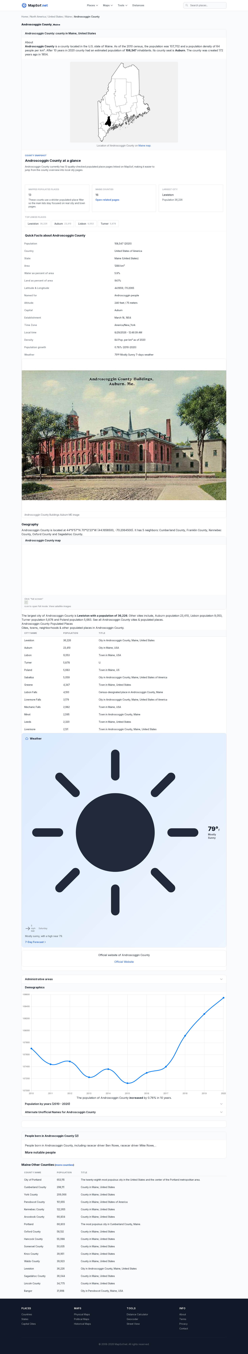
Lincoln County (32, 1283)
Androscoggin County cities (119, 619)
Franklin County (197, 530)
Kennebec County (34, 1209)
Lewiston (168, 194)
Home (24, 16)
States (24, 1319)
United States (55, 16)
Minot (27, 714)
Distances (138, 5)
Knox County (31, 1253)
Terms (182, 1319)
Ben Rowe (112, 1145)
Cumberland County (172, 530)
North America (38, 16)
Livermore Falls (32, 699)
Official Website (124, 961)
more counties (64, 1164)
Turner (26, 619)
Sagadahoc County (70, 534)
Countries (26, 1314)
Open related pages (107, 199)
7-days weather (145, 354)
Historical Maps (82, 1323)
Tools (121, 5)
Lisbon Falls (30, 692)
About (182, 1314)
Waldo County (32, 1261)
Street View (133, 1323)
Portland (28, 1224)
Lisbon (194, 615)
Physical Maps (82, 1314)
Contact (183, 1328)
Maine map (145, 145)
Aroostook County (34, 1216)
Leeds (27, 721)
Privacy (183, 1323)
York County (31, 1194)
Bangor (28, 1290)
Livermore (29, 729)
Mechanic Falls (32, 707)
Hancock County (33, 1239)
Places (91, 5)
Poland (64, 619)
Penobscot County (34, 1201)
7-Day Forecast (34, 942)
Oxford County (41, 534)
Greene (28, 684)
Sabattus (29, 677)
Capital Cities (28, 1323)
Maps (106, 5)
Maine (68, 16)
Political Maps (81, 1319)
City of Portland (32, 1179)
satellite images (63, 606)
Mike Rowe (147, 1145)
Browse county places (124, 177)
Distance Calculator (137, 1314)
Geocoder (132, 1319)
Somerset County (33, 1246)
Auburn (160, 615)
